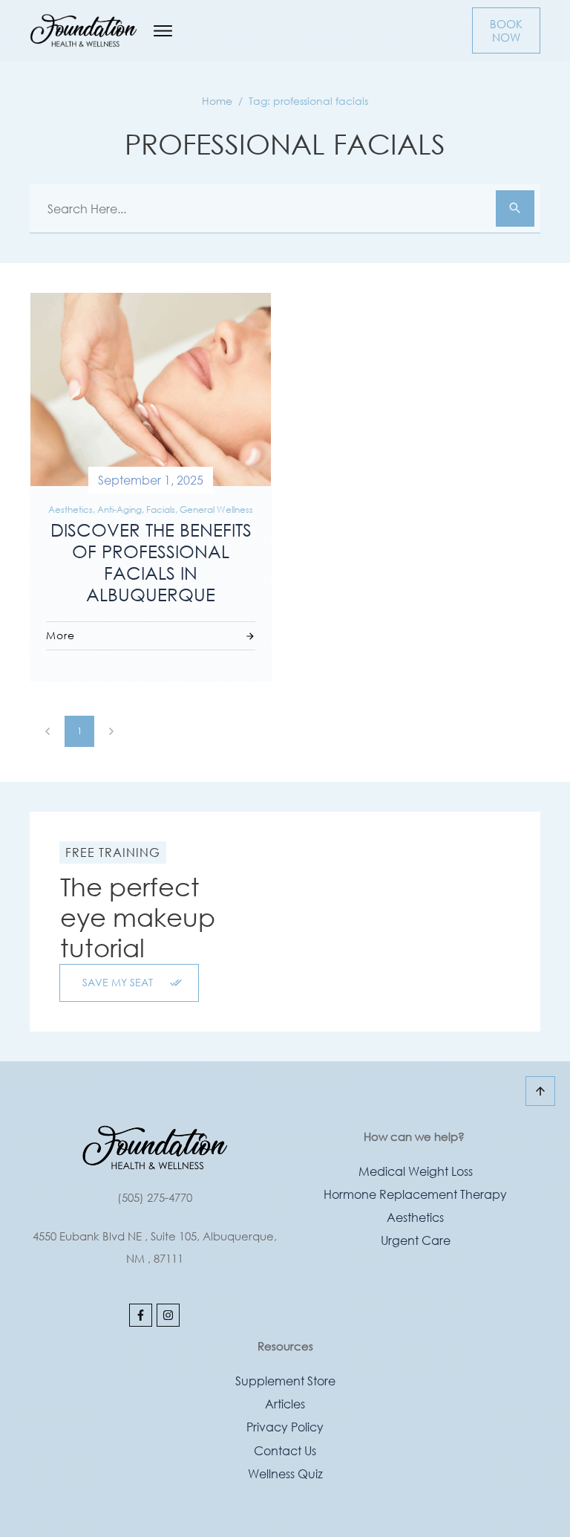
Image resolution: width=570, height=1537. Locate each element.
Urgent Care (416, 1240)
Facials (160, 509)
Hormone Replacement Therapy (415, 1194)
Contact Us (285, 1450)
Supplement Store (285, 1380)
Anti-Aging (119, 509)
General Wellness (216, 509)
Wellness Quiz (285, 1473)
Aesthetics (70, 509)
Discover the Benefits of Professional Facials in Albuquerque (151, 561)
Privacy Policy (285, 1426)
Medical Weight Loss (415, 1171)
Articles (285, 1403)
